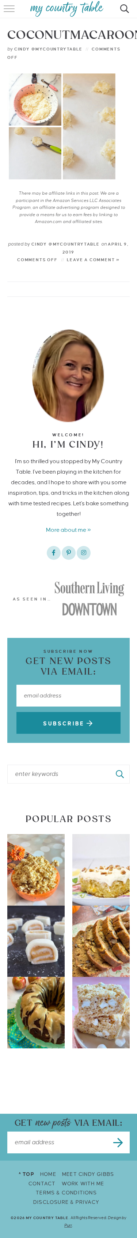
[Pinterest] (69, 553)
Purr (68, 1225)
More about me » (68, 530)
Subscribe (65, 724)
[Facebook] (54, 553)
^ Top (26, 1174)
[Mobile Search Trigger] (123, 13)
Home (48, 1174)
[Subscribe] (119, 1142)
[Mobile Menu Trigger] (10, 13)
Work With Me (83, 1183)
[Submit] (120, 774)
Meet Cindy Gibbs (88, 1174)
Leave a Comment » (93, 260)
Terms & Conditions (66, 1192)
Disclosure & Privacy (66, 1202)
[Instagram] (84, 553)
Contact (42, 1183)
